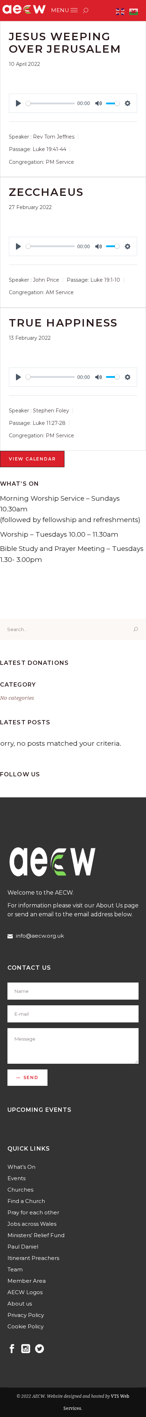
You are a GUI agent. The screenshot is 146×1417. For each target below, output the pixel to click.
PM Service (60, 162)
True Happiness (63, 322)
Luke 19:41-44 (49, 149)
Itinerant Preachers (33, 1258)
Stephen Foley (51, 410)
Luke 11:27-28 (49, 423)
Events (16, 1178)
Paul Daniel (22, 1246)
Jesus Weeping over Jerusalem (65, 43)
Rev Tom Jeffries (53, 137)
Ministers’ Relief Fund (35, 1235)
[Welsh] (134, 11)
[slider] (50, 103)
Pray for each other (33, 1212)
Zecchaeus (46, 192)
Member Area (26, 1280)
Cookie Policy (25, 1326)
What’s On (21, 1166)
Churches (20, 1189)
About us (19, 1303)
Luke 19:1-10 (105, 280)
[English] (120, 11)
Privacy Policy (25, 1315)
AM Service (60, 293)
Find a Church (26, 1201)
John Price (46, 280)
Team (15, 1269)
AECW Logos (25, 1292)
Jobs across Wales (31, 1223)
